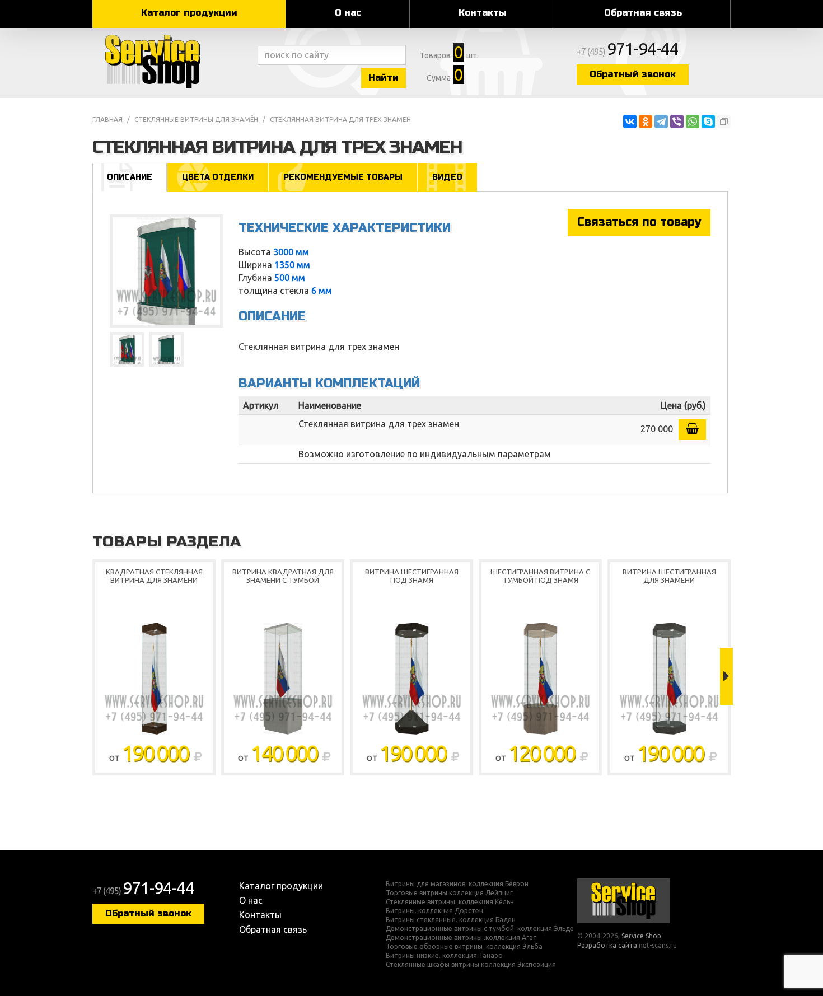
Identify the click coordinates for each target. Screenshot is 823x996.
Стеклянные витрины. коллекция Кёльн (450, 902)
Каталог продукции (189, 12)
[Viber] (677, 121)
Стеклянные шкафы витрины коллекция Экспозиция (471, 964)
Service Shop (172, 61)
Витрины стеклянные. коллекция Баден (451, 919)
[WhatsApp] (692, 121)
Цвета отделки (218, 177)
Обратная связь (643, 12)
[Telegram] (661, 121)
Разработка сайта (607, 945)
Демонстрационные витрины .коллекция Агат (461, 937)
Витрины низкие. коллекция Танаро (444, 955)
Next (726, 676)
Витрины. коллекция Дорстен (434, 911)
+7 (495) (628, 51)
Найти (383, 77)
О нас (348, 12)
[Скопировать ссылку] (724, 121)
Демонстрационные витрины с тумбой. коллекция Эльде (480, 928)
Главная (107, 119)
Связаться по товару (639, 222)
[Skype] (708, 121)
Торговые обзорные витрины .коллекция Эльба (464, 946)
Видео (447, 177)
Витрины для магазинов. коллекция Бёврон (457, 884)
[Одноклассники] (645, 121)
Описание (129, 177)
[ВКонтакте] (630, 121)
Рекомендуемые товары (343, 177)
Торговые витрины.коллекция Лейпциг (449, 893)
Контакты (483, 12)
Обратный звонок (633, 74)
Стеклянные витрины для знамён (196, 119)
